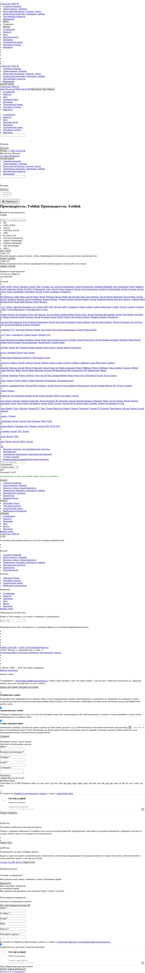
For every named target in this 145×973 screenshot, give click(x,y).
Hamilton (20, 340)
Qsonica (10, 391)
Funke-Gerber (90, 330)
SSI (71, 403)
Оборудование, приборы (15, 9)
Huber (62, 342)
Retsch (21, 396)
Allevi (132, 286)
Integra (67, 347)
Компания (4, 514)
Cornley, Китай (119, 307)
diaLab (57, 314)
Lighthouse (84, 363)
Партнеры (8, 39)
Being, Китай (26, 297)
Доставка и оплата (12, 44)
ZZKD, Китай (26, 441)
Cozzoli (130, 307)
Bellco (36, 297)
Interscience (76, 347)
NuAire (99, 375)
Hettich (18, 342)
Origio (17, 380)
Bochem (4, 302)
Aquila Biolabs (114, 289)
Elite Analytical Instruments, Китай (39, 322)
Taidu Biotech (6, 408)
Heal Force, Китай (92, 340)
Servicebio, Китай (67, 401)
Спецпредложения (12, 6)
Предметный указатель (14, 16)
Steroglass (78, 403)
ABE (38, 286)
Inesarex (39, 347)
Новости (7, 32)
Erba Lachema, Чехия (109, 322)
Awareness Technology (60, 292)
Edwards (4, 322)
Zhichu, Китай (12, 441)
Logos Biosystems (98, 363)
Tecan (16, 408)
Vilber (43, 421)
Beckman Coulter (12, 297)
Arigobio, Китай (136, 289)
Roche (36, 396)
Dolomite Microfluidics (105, 314)
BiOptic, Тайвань (59, 299)
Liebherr (75, 363)
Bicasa (58, 297)
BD (1, 297)
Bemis (42, 297)
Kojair (47, 358)
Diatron (64, 314)
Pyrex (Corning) (124, 385)
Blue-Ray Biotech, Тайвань (126, 299)
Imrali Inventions (27, 347)
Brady (11, 302)
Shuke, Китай (109, 401)
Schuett (24, 401)
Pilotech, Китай (46, 385)
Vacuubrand (5, 421)
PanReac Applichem (9, 385)
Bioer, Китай (137, 297)
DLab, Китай (88, 314)
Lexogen (66, 363)
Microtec (11, 370)
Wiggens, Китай (36, 426)
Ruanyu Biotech (46, 396)
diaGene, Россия (46, 314)
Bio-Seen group (84, 297)
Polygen (58, 385)
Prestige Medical (104, 385)
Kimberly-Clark (30, 358)
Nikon (70, 375)
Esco (140, 322)
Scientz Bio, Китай (37, 401)
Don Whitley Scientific (133, 314)
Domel (119, 314)
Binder (65, 297)
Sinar (19, 403)
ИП (28, 905)
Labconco (4, 363)
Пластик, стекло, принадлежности (19, 488)
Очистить (4, 148)
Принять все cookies (9, 687)
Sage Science (6, 401)
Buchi (36, 302)
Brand (17, 302)
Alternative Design (15, 289)
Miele (31, 370)
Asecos (3, 292)
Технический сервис (13, 42)
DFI (36, 314)
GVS (48, 335)
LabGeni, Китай (32, 363)
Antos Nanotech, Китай (70, 289)
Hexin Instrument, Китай (33, 342)
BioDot (109, 297)
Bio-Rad (72, 297)
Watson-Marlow (7, 426)
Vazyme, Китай (18, 421)
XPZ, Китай (23, 431)
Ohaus (3, 380)
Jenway (3, 352)
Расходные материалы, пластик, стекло (22, 11)
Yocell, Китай (6, 436)
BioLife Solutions (8, 299)
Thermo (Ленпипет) (80, 408)
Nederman (13, 375)
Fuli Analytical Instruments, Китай (67, 330)
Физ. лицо (4, 905)
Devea (30, 314)
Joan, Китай (29, 352)
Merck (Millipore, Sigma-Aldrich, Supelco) (112, 368)
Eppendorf (70, 322)
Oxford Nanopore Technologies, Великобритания (50, 380)
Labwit (52, 363)
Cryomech (139, 307)
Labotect (45, 363)
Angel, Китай (51, 289)
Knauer (40, 358)
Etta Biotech (16, 325)
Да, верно (4, 156)
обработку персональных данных (30, 793)
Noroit (77, 375)
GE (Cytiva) (5, 335)
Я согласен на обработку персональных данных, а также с (55, 942)
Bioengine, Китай (122, 297)
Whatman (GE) (22, 426)
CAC (2, 307)
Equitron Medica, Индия (87, 322)
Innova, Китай (56, 347)
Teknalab (23, 408)
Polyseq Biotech (69, 385)
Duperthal (45, 317)
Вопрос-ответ (6, 531)
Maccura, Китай (16, 368)
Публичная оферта (9, 652)
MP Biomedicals (59, 370)
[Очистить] (1, 138)
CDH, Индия (54, 307)
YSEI (16, 436)
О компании (9, 29)
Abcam (16, 286)
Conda (82, 307)
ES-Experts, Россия (128, 322)
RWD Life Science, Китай (66, 396)
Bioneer (46, 299)
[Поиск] (27, 462)
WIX (47, 426)
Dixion (78, 314)
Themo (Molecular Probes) (58, 408)
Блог (5, 34)
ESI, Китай (5, 325)
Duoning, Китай (32, 317)
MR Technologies (75, 370)
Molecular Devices (42, 370)
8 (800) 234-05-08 (8, 647)
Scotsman (50, 401)
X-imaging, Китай (8, 431)
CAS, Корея (37, 307)
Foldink (36, 330)
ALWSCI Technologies (34, 289)
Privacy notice (137, 727)
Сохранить (4, 736)
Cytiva (45, 309)
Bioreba (70, 299)
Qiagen (3, 391)
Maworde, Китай (41, 368)
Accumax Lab (47, 286)
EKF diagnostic (15, 322)
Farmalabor (5, 330)
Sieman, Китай (123, 401)
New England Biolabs (57, 375)
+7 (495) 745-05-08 (26, 647)
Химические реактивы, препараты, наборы (24, 14)
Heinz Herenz (134, 340)
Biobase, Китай (98, 297)
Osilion (24, 380)
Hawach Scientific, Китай (72, 340)
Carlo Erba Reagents (21, 307)
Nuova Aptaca (110, 375)
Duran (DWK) (57, 317)
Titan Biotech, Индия (119, 408)
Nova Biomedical (88, 375)
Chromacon (73, 307)
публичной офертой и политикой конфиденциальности (83, 942)
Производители (10, 37)
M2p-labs (4, 368)
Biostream (101, 299)
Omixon (10, 380)
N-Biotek (4, 375)
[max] (4, 58)
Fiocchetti (20, 330)
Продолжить (5, 883)
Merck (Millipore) (84, 368)
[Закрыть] (0, 677)
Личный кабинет (7, 84)
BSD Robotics (26, 302)
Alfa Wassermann (121, 286)
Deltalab (4, 314)
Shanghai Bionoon (84, 401)
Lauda (59, 363)
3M (1, 446)
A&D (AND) (6, 286)
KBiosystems (6, 358)
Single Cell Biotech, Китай (35, 403)
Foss (43, 330)
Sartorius (16, 401)
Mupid (103, 370)
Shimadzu (97, 401)
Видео (6, 526)
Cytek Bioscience (33, 309)
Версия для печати (9, 670)
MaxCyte (54, 368)
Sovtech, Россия (61, 403)
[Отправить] (0, 138)
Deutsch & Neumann (17, 314)
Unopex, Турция (7, 416)
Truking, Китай (137, 408)
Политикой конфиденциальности (31, 681)
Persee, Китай (25, 385)
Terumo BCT (34, 408)
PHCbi (35, 385)
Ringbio (28, 396)
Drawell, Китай (17, 317)
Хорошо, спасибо (7, 259)
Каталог (3, 480)
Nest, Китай (41, 375)
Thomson (105, 408)
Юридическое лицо (18, 905)
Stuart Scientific (90, 403)
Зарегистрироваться (16, 969)
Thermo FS (95, 408)
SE (57, 401)
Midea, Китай (21, 370)
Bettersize (50, 297)
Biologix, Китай (23, 299)
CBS (45, 307)
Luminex (111, 363)
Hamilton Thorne (33, 340)
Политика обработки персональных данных (40, 652)
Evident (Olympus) (31, 325)
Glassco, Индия (38, 335)
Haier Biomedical (8, 340)
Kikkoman (17, 358)
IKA (18, 347)
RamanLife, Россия (9, 396)
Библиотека (8, 19)
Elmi (63, 322)
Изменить (14, 156)
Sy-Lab (121, 403)
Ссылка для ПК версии (11, 862)
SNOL (51, 403)
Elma (58, 322)
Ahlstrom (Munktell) (103, 286)
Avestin (46, 292)
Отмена (3, 969)
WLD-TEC (55, 426)
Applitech (102, 289)
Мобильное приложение (15, 511)
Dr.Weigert (5, 317)
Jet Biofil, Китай (15, 352)
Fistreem (29, 330)
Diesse (71, 314)
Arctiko (124, 289)
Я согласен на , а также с (36, 793)
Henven (10, 342)
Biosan (78, 299)
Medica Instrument (67, 368)
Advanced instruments (64, 286)
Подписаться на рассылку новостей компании (22, 947)
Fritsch (48, 330)
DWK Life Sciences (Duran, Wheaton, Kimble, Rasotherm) (91, 317)
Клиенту (3, 501)
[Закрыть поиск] (0, 182)
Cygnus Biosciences (16, 309)
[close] (143, 727)
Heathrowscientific (110, 340)
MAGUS (29, 368)
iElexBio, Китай (7, 347)
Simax (14, 403)
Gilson (27, 335)
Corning (88, 307)
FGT (13, 330)
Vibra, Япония (33, 421)
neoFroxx (30, 375)
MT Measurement (92, 370)
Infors (46, 347)
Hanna (56, 340)
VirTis (49, 421)
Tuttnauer (4, 411)
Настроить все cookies (28, 687)
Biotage (110, 299)
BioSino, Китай (89, 299)
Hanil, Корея (47, 340)
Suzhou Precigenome (107, 403)
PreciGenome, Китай (87, 385)
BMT (142, 299)
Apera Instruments (89, 289)
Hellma (3, 342)
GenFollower (18, 335)
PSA (115, 385)
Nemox (22, 375)
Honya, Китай (51, 342)
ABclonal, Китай (27, 286)
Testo (42, 408)
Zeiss (2, 441)
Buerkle (43, 302)
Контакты (8, 47)
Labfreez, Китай (17, 363)
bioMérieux (37, 299)
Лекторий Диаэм (11, 503)
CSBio (3, 309)
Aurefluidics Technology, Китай (27, 292)
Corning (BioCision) (102, 307)
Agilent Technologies (84, 286)
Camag (8, 307)
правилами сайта (65, 793)
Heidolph (123, 340)
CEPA (64, 307)
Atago (9, 292)
